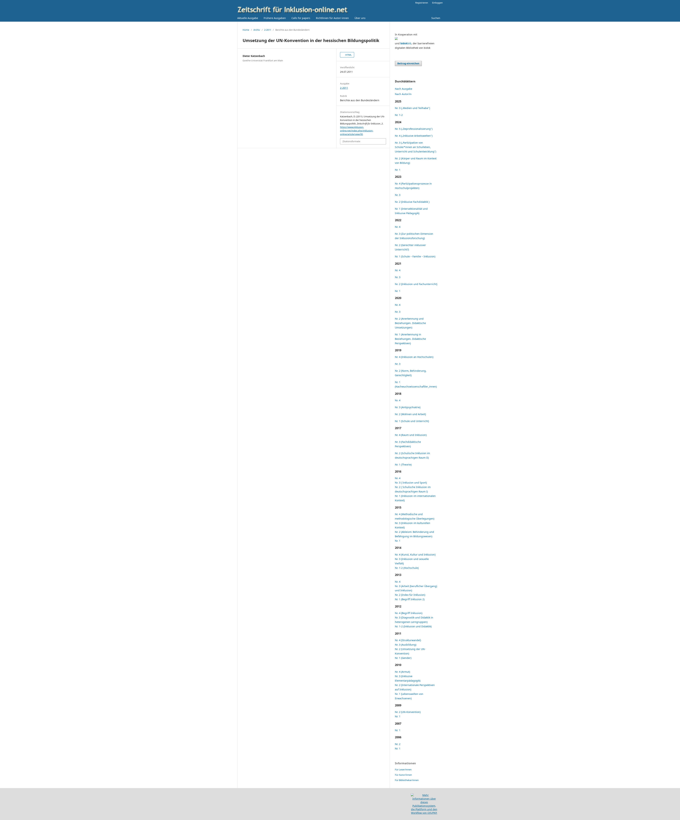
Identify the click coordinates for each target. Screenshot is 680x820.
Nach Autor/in (403, 94)
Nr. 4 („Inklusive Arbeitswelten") (413, 135)
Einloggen (437, 2)
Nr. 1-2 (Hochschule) (407, 568)
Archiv (256, 29)
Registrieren (421, 2)
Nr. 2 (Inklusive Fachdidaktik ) (412, 201)
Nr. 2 (397, 744)
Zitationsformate (351, 141)
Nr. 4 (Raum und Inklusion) (411, 435)
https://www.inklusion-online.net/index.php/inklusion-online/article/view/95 (356, 130)
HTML (348, 54)
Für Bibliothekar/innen (407, 780)
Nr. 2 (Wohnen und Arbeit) (410, 414)
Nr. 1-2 (399, 115)
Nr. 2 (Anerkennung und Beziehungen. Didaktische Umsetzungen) (410, 323)
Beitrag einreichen (408, 63)
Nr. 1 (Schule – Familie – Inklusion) (415, 256)
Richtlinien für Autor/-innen (332, 18)
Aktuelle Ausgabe (247, 18)
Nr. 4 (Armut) (402, 671)
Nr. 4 (397, 226)
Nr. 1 (397, 169)
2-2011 (267, 29)
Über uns (360, 18)
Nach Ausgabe (403, 88)
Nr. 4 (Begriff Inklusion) (408, 613)
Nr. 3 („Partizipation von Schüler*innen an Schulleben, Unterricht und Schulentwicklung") (415, 147)
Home (246, 29)
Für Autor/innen (403, 774)
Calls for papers (300, 18)
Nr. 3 (397, 195)
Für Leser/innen (403, 769)
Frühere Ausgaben (275, 18)
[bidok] (396, 39)
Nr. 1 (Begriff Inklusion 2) (409, 599)
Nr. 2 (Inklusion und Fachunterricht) (416, 284)
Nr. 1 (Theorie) (403, 464)
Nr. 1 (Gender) (403, 658)
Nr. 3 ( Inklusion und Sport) (411, 482)
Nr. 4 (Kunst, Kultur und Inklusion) (415, 554)
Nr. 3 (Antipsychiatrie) (407, 407)
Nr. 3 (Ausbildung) (405, 644)
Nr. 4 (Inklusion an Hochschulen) (414, 357)
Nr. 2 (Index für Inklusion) (410, 594)
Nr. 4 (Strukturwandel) (408, 640)
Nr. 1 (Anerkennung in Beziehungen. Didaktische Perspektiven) (410, 339)
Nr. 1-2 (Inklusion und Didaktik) (413, 626)
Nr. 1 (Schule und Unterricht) (412, 421)
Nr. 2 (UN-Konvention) (408, 712)
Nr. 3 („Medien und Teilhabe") (412, 108)
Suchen (435, 18)
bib (405, 43)
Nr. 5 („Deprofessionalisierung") (413, 128)
